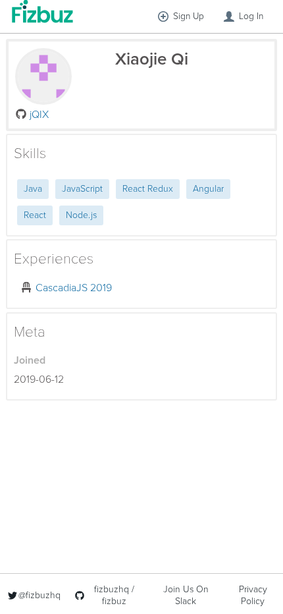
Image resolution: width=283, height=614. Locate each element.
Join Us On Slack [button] (186, 595)
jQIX (39, 114)
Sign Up (188, 16)
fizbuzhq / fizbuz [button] (114, 595)
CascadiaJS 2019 (74, 287)
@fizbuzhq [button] (39, 595)
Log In (251, 16)
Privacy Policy (253, 595)
